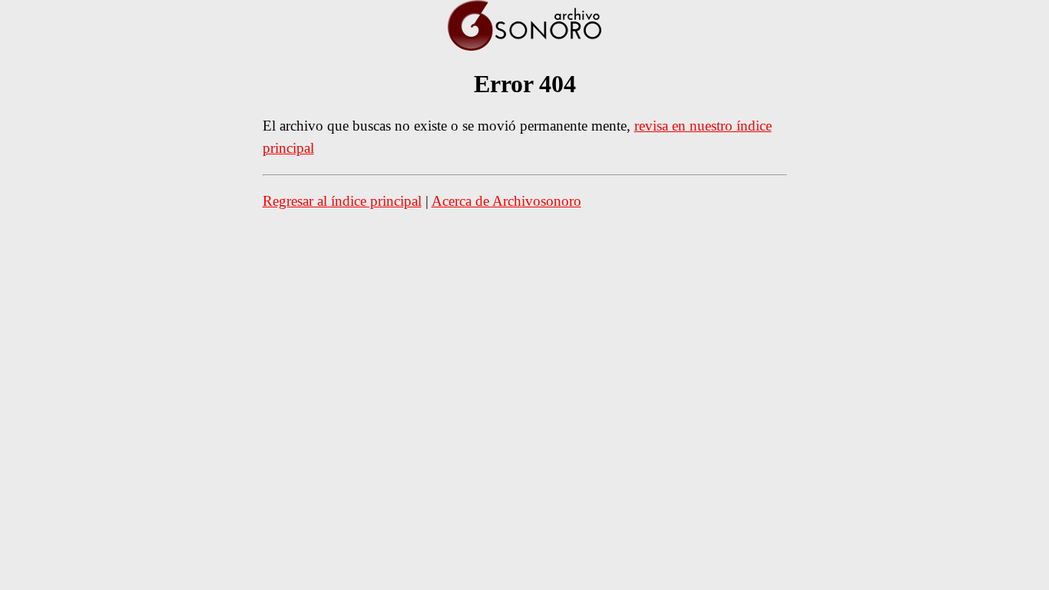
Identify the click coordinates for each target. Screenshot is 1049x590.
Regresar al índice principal (342, 201)
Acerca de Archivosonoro (506, 201)
